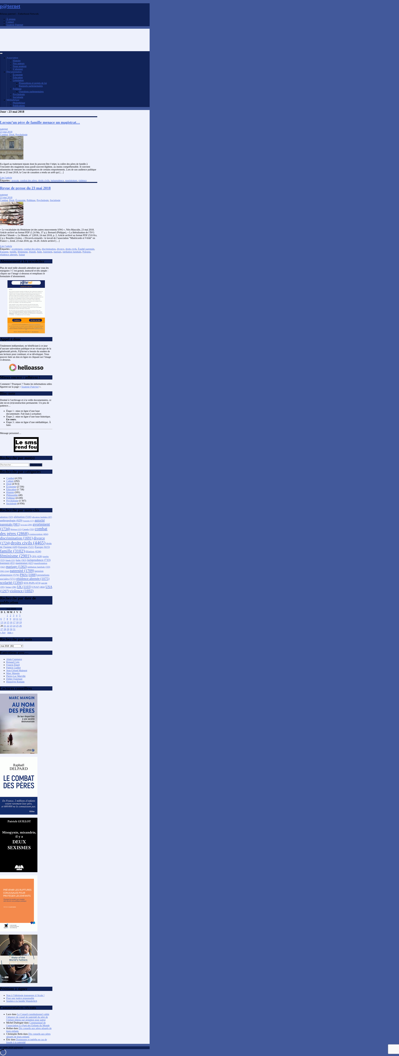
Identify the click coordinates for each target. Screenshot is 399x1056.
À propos (10, 19)
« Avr (2, 632)
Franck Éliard (13, 665)
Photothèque (19, 102)
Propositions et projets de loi (33, 83)
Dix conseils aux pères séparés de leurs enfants (28, 1035)
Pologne (86, 251)
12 (20, 619)
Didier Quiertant (14, 679)
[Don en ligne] (26, 371)
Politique (17, 88)
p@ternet (10, 6)
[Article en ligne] (18, 753)
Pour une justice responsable (20, 998)
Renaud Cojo (12, 662)
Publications (19, 105)
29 (8, 629)
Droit (11, 134)
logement (47, 251)
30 (11, 629)
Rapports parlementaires (31, 86)
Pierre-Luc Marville (16, 676)
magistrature (71, 180)
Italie (39, 251)
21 (5, 626)
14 (5, 622)
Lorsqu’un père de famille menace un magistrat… (40, 122)
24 (14, 626)
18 (17, 622)
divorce (60, 249)
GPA (36, 556)
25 (17, 626)
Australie (28, 521)
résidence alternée (8, 254)
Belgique (16, 530)
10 (14, 619)
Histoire (17, 60)
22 (8, 626)
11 (17, 619)
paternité (22, 571)
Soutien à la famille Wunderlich (21, 1001)
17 (14, 622)
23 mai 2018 (6, 131)
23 (11, 626)
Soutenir (30, 386)
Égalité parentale (86, 249)
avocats (15, 180)
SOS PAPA (32, 582)
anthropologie (11, 520)
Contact (10, 22)
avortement (17, 249)
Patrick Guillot (13, 667)
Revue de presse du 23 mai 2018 (25, 188)
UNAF (38, 587)
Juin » (10, 632)
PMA (28, 575)
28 (5, 629)
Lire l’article (6, 177)
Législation (18, 80)
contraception (38, 534)
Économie (18, 74)
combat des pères (28, 180)
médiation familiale (71, 251)
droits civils (43, 180)
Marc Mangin (13, 673)
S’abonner (18, 69)
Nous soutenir (19, 66)
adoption (6, 517)
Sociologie (18, 97)
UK (24, 587)
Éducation (18, 77)
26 (20, 626)
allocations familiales (42, 517)
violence (82, 180)
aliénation (22, 516)
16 (11, 622)
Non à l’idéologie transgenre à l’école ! (25, 995)
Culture (10, 481)
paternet (4, 129)
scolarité (11, 583)
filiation (33, 551)
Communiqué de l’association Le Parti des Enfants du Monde (28, 1024)
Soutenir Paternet (14, 24)
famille (13, 251)
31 (14, 629)
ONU (4, 571)
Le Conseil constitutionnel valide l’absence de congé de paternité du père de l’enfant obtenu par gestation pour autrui (27, 1017)
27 (1, 629)
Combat (4, 134)
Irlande (32, 251)
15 (8, 622)
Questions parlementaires (31, 91)
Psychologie (19, 94)
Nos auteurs (18, 63)
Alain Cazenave (14, 659)
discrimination (49, 249)
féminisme (23, 251)
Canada (28, 529)
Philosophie (12, 495)
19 (20, 622)
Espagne (4, 251)
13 (1, 622)
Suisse (22, 254)
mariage (57, 251)
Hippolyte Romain (15, 681)
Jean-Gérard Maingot (16, 670)
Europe (42, 547)
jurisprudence (57, 180)
